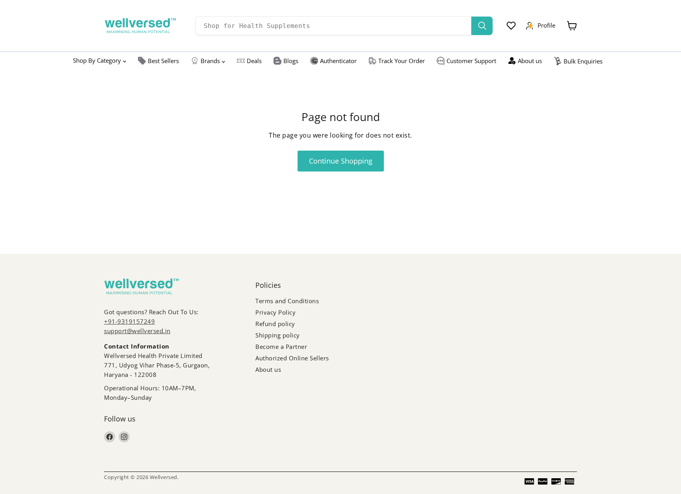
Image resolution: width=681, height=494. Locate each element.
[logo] (140, 25)
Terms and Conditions (287, 301)
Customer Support (471, 61)
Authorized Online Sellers (292, 358)
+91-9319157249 (129, 321)
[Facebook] (109, 436)
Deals (254, 61)
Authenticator (338, 61)
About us (530, 61)
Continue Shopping (340, 161)
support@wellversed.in (137, 331)
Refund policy (275, 324)
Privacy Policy (275, 312)
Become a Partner (281, 346)
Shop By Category (97, 60)
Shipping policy (277, 335)
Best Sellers (163, 61)
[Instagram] (124, 436)
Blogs (290, 61)
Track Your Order (401, 61)
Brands (210, 61)
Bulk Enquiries (583, 61)
